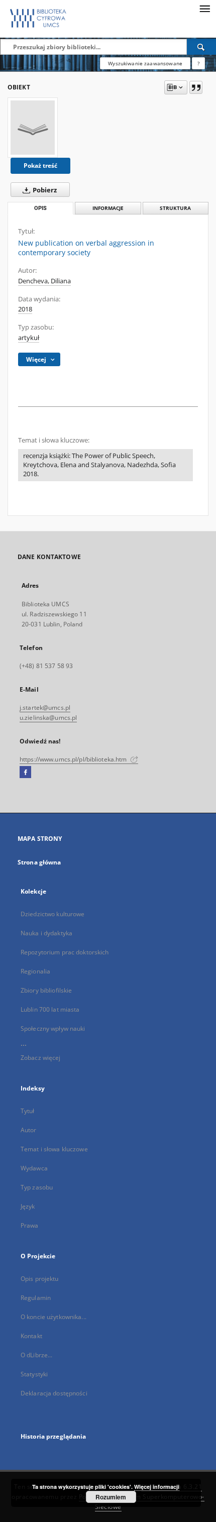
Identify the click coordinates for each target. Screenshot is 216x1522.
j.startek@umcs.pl (45, 707)
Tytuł (28, 1111)
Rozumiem (110, 1496)
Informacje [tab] (108, 208)
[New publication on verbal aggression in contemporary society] (33, 127)
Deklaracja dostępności (54, 1393)
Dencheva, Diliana (44, 281)
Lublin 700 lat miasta (50, 1009)
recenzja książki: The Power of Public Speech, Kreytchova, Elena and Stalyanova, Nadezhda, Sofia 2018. (99, 465)
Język (28, 1206)
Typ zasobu (37, 1187)
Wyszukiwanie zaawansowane (145, 63)
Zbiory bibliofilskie (46, 990)
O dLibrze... (36, 1355)
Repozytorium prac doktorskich (65, 952)
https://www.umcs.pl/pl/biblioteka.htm (74, 759)
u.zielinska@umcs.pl (48, 717)
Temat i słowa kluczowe (54, 1149)
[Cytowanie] (195, 87)
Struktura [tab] (175, 208)
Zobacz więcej (41, 1057)
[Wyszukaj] (201, 47)
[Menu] (204, 8)
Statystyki (34, 1374)
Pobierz (44, 190)
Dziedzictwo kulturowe (53, 914)
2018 (25, 309)
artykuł (28, 338)
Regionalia (35, 971)
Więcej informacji (156, 1486)
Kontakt (31, 1336)
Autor (29, 1130)
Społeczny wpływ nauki (53, 1028)
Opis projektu (40, 1278)
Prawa (30, 1225)
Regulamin (36, 1297)
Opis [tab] (40, 208)
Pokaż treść (40, 165)
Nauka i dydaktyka (46, 933)
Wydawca (34, 1168)
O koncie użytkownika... (53, 1317)
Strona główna (39, 862)
